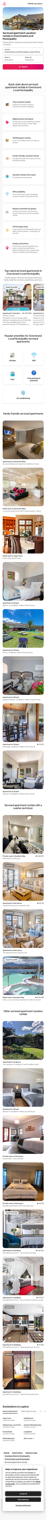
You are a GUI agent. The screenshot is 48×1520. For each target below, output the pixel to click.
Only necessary (23, 1500)
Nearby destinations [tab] (10, 1411)
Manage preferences (23, 1505)
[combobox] (23, 52)
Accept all (23, 1494)
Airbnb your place (35, 3)
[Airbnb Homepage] (4, 3)
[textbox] (12, 60)
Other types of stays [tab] (28, 1411)
